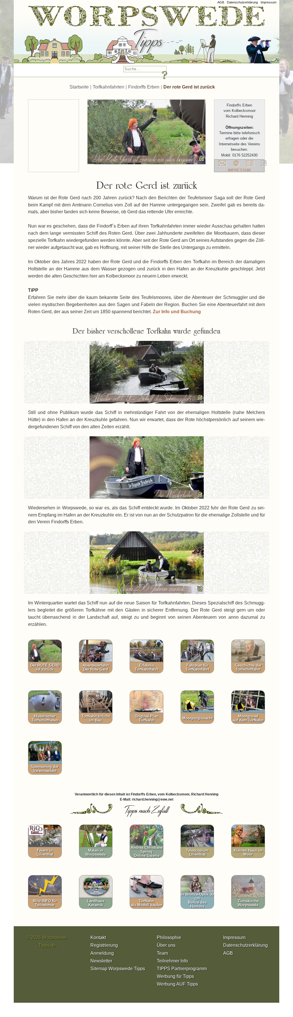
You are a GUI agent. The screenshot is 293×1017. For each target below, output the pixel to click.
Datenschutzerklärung (242, 2)
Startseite (79, 87)
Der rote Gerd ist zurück (189, 87)
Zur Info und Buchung (177, 311)
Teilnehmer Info (172, 960)
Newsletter (101, 960)
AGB (220, 2)
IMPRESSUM (239, 170)
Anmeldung (102, 953)
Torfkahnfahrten (108, 87)
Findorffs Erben (143, 87)
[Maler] (190, 37)
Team (162, 953)
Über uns (166, 945)
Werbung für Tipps (175, 976)
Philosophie (169, 937)
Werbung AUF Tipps (177, 984)
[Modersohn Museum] (42, 37)
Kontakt (98, 937)
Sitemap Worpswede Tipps (117, 968)
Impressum (268, 2)
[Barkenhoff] (112, 37)
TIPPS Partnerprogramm (182, 968)
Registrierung (104, 945)
